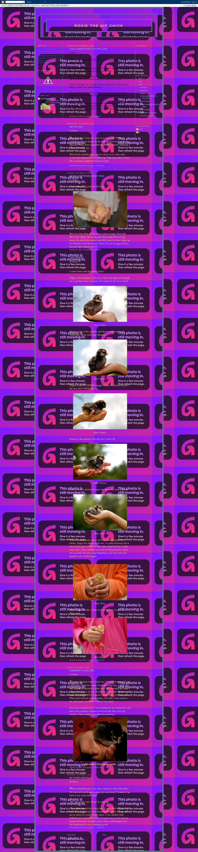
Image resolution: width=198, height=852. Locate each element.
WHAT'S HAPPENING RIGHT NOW (87, 176)
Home (104, 835)
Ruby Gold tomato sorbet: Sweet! (55, 102)
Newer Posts (71, 835)
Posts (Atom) (80, 839)
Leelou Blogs (191, 5)
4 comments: (100, 165)
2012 (140, 78)
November (143, 90)
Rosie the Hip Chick (99, 26)
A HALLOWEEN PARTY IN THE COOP (88, 49)
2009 (140, 84)
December (143, 87)
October (143, 93)
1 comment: (96, 116)
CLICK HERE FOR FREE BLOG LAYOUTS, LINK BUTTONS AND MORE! (34, 5)
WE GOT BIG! (144, 101)
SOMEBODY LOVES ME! (148, 113)
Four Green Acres (47, 98)
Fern (138, 132)
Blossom (140, 129)
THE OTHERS (145, 110)
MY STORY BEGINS (147, 116)
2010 (140, 81)
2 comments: (97, 250)
